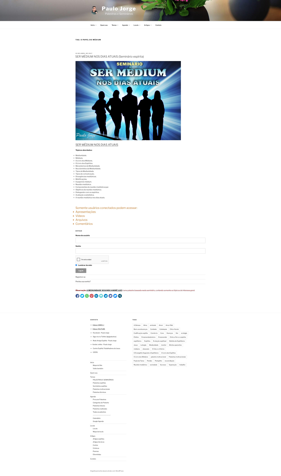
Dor (177, 333)
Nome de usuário (83, 235)
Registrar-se (80, 277)
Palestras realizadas (100, 409)
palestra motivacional (158, 357)
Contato (158, 25)
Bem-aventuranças (140, 329)
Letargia (143, 345)
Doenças (170, 333)
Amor (161, 325)
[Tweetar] (82, 296)
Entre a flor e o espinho (178, 337)
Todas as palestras (99, 412)
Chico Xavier (174, 329)
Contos (95, 445)
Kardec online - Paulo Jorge (102, 344)
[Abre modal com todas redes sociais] (120, 296)
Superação (173, 365)
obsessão (146, 349)
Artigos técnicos (98, 442)
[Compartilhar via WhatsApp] (87, 296)
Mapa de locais (98, 432)
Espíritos (147, 341)
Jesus (136, 345)
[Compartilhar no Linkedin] (96, 296)
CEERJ (95, 352)
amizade (153, 325)
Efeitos (136, 337)
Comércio (154, 333)
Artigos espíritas (98, 439)
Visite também (98, 368)
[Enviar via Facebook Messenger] (115, 296)
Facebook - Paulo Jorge (101, 333)
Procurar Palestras (99, 399)
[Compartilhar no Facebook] (77, 296)
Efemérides (97, 454)
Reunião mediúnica (140, 365)
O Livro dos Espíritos (168, 353)
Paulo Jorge (119, 8)
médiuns (137, 349)
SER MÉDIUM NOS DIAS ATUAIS (97, 144)
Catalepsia (163, 329)
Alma (145, 325)
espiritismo (137, 341)
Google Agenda (98, 421)
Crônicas (96, 448)
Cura (162, 333)
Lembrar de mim (85, 265)
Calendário (96, 418)
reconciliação (169, 361)
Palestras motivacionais (101, 389)
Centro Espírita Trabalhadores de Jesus (106, 348)
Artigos (147, 25)
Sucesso (163, 365)
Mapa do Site (97, 365)
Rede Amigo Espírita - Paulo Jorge (104, 340)
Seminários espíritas (100, 386)
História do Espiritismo (177, 341)
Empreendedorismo (148, 337)
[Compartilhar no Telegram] (106, 296)
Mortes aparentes (175, 345)
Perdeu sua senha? (83, 281)
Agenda (125, 25)
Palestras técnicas (99, 392)
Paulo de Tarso (139, 361)
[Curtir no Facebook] (110, 296)
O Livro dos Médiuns (141, 357)
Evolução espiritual (159, 341)
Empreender (162, 337)
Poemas (96, 451)
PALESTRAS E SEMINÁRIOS (103, 380)
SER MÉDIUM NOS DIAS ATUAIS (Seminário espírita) (109, 56)
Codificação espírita (141, 333)
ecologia (184, 333)
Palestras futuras (99, 406)
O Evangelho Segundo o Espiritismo (146, 353)
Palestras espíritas (99, 383)
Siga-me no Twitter (99, 337)
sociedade (153, 365)
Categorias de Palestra (101, 403)
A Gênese (137, 325)
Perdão (149, 361)
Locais (136, 25)
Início (93, 25)
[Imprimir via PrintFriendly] (101, 296)
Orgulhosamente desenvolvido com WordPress (106, 471)
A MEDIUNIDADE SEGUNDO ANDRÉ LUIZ (104, 290)
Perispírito (158, 361)
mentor (163, 345)
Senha (78, 246)
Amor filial (169, 325)
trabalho (182, 365)
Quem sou (104, 25)
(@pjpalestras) (111, 337)
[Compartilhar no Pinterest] (92, 296)
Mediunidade (153, 345)
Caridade (153, 329)
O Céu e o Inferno (158, 349)
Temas (114, 25)
